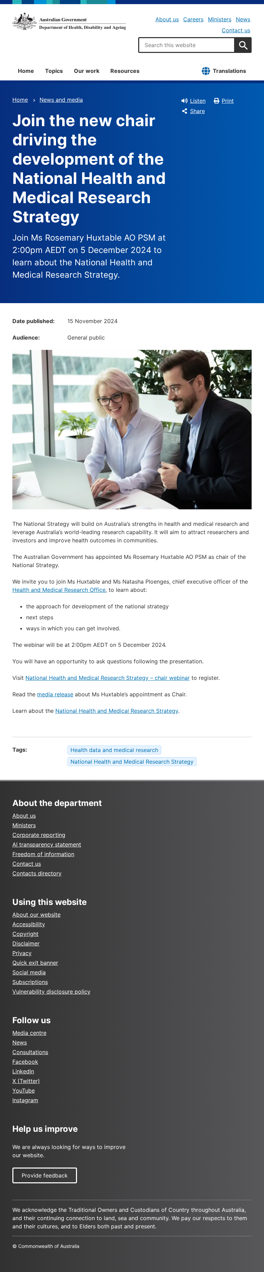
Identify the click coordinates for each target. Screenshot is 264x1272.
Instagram (25, 1100)
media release (55, 694)
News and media (61, 99)
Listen (198, 100)
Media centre (29, 1032)
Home (26, 70)
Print (228, 100)
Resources (125, 70)
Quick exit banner (35, 962)
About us (167, 19)
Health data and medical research (114, 749)
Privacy (22, 953)
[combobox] (186, 45)
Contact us (236, 30)
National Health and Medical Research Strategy (116, 710)
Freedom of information (43, 854)
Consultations (30, 1052)
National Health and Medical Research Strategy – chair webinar (107, 677)
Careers (193, 19)
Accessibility (28, 924)
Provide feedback (45, 1175)
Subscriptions (30, 981)
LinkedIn (23, 1071)
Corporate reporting (38, 834)
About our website (36, 914)
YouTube (23, 1090)
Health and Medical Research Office (59, 589)
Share (197, 111)
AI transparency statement (46, 844)
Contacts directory (37, 873)
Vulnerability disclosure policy (51, 991)
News (243, 19)
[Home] (69, 21)
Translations (229, 70)
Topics (54, 70)
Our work (86, 70)
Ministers (219, 19)
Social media (29, 972)
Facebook (25, 1061)
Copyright (25, 933)
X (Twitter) (26, 1080)
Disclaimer (26, 943)
